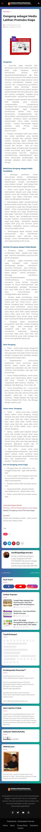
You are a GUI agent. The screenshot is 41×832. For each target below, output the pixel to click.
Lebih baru (6, 573)
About (12, 825)
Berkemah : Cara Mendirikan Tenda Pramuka (24, 612)
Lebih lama (34, 573)
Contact (20, 828)
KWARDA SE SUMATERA (11, 656)
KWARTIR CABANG (9, 659)
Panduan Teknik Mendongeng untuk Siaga (20, 508)
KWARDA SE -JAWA (10, 646)
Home (5, 825)
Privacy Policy (22, 825)
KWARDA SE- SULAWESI (28, 656)
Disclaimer (34, 825)
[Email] (18, 543)
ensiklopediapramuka (22, 553)
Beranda (6, 11)
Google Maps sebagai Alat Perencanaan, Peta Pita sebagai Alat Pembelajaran (23, 602)
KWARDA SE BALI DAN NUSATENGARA (15, 650)
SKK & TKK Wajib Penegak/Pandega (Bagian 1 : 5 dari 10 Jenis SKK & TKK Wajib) (25, 622)
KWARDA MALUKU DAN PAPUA (16, 643)
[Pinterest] (14, 543)
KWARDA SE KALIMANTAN (12, 653)
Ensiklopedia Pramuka (26, 821)
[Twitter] (9, 543)
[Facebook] (5, 543)
